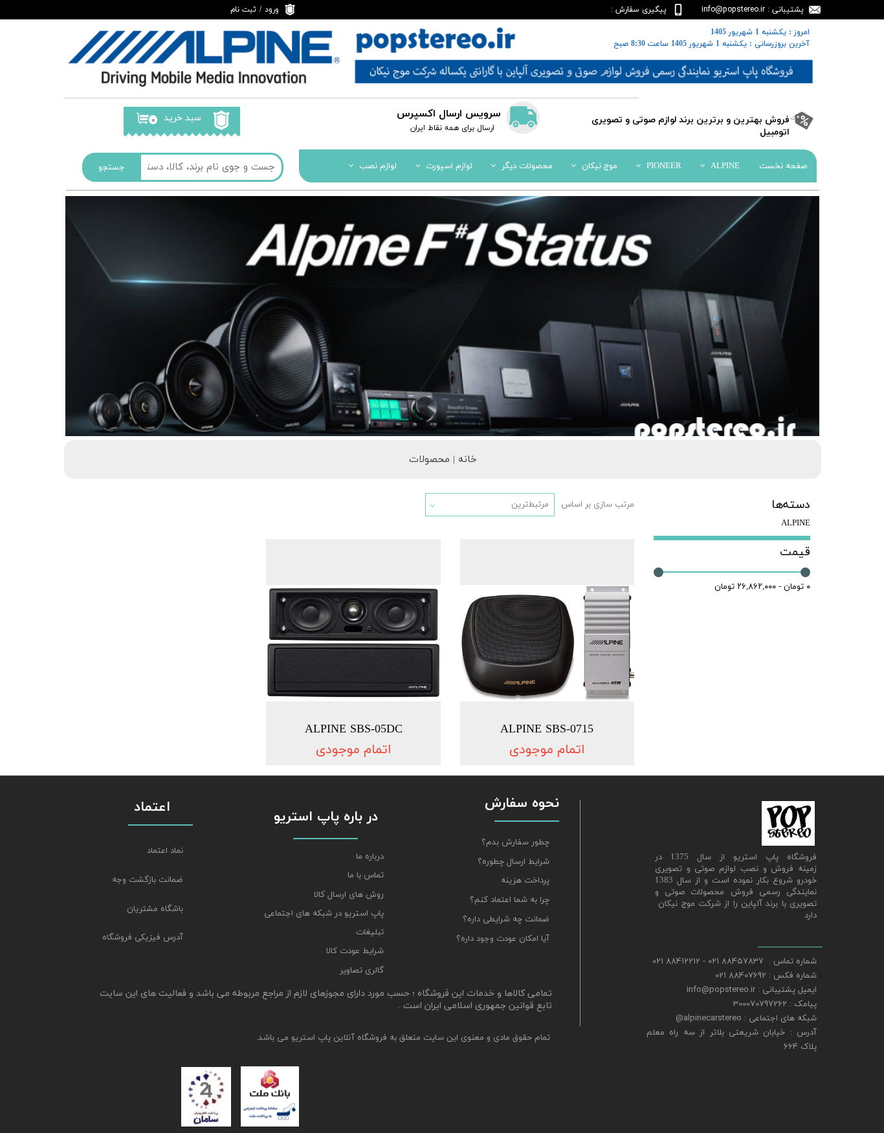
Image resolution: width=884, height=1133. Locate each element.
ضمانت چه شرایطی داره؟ (506, 919)
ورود (272, 10)
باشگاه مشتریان (155, 909)
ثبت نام (243, 10)
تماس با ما (366, 875)
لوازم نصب (378, 166)
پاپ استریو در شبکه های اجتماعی (324, 913)
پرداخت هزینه (525, 880)
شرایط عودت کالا (355, 951)
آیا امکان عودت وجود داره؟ (502, 939)
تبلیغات (370, 932)
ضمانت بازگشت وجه (147, 880)
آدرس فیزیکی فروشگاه (142, 937)
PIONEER (663, 166)
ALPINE (725, 166)
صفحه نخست (783, 166)
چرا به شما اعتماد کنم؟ (509, 900)
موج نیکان (599, 166)
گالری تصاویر (362, 970)
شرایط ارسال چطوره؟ (513, 862)
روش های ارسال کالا (349, 895)
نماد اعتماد (165, 851)
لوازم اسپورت (449, 166)
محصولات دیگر (527, 166)
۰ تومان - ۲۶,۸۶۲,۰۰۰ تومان (762, 587)
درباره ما (370, 857)
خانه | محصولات (443, 460)
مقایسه (600, 558)
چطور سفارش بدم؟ (515, 842)
